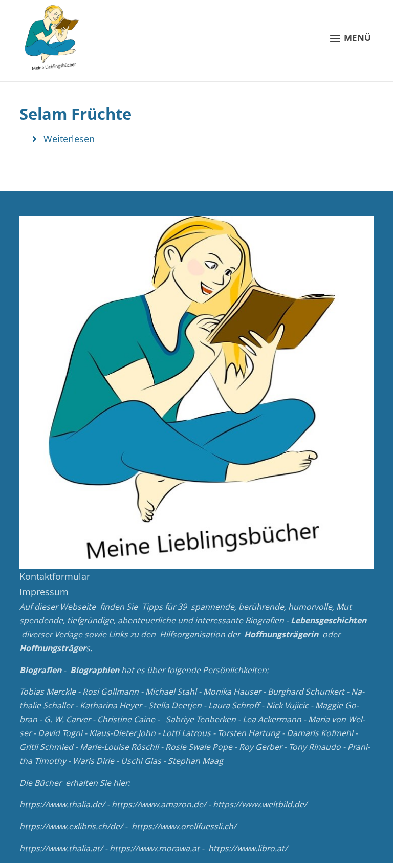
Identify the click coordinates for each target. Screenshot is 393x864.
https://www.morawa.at (155, 848)
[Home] (52, 38)
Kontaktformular (54, 576)
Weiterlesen (69, 139)
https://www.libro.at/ (248, 848)
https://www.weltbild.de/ (260, 804)
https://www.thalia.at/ (61, 848)
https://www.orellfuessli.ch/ (184, 826)
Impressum (44, 592)
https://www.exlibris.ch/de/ (71, 826)
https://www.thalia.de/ (62, 804)
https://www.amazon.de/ (159, 804)
